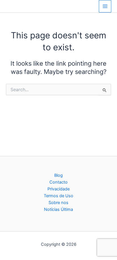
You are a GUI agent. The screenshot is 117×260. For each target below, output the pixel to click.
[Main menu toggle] (105, 6)
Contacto (58, 182)
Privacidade (58, 189)
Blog (58, 175)
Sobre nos (58, 202)
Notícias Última (58, 209)
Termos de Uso (58, 195)
